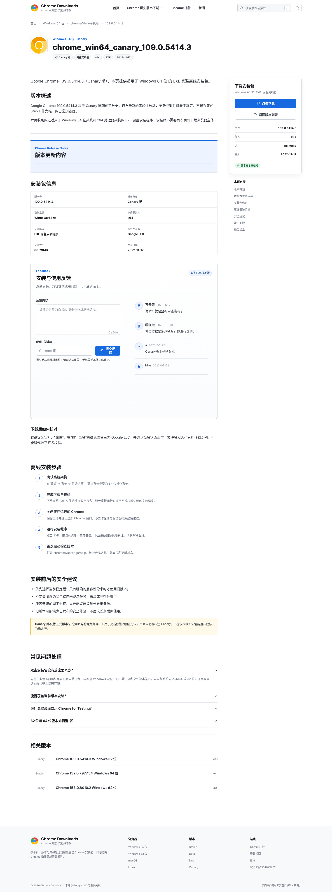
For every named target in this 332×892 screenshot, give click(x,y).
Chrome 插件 (181, 8)
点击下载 (268, 103)
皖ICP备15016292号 (262, 867)
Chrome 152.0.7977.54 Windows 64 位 (87, 773)
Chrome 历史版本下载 (143, 8)
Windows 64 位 (53, 23)
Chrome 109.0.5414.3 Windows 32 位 (86, 759)
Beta (192, 853)
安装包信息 (241, 203)
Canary (193, 867)
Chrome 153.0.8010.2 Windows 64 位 (86, 788)
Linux (131, 867)
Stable (193, 847)
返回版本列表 (268, 115)
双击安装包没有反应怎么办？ (52, 670)
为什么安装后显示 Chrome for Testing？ (61, 708)
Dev (191, 860)
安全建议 (239, 216)
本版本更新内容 (243, 196)
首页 (116, 8)
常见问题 (239, 223)
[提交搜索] (241, 8)
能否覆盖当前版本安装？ (49, 696)
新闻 (202, 8)
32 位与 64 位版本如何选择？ (52, 721)
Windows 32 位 (137, 853)
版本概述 (239, 189)
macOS (133, 860)
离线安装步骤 (242, 209)
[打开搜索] (297, 8)
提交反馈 (110, 350)
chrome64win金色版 (85, 23)
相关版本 (239, 229)
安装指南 (255, 853)
